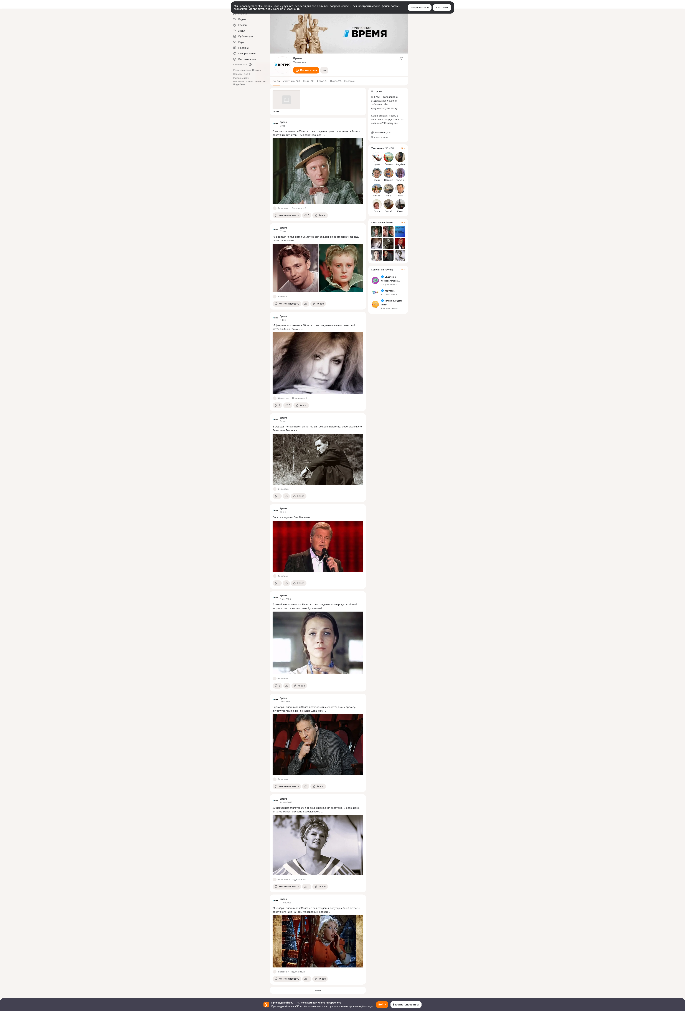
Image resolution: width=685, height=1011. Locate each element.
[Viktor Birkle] (400, 189)
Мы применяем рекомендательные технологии (249, 81)
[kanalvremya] (275, 124)
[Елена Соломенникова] (400, 204)
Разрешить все (420, 7)
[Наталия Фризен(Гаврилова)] (389, 173)
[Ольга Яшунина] (377, 204)
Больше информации (286, 9)
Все (403, 148)
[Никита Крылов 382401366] (377, 189)
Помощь (256, 70)
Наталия (388, 180)
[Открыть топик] (318, 133)
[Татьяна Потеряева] (400, 173)
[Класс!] (275, 208)
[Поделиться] (305, 304)
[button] (306, 70)
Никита (376, 195)
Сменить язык (240, 64)
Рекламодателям (242, 70)
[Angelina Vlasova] (400, 157)
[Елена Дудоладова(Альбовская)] (377, 173)
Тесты (276, 111)
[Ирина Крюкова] (377, 157)
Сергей (388, 211)
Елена (377, 180)
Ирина (377, 164)
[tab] (276, 81)
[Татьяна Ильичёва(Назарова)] (389, 157)
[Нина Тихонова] (389, 189)
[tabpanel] (318, 551)
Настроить (442, 7)
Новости (237, 74)
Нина (388, 195)
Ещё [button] (246, 74)
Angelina (400, 164)
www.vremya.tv (383, 132)
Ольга (377, 211)
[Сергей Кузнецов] (389, 204)
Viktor (400, 195)
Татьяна (389, 164)
